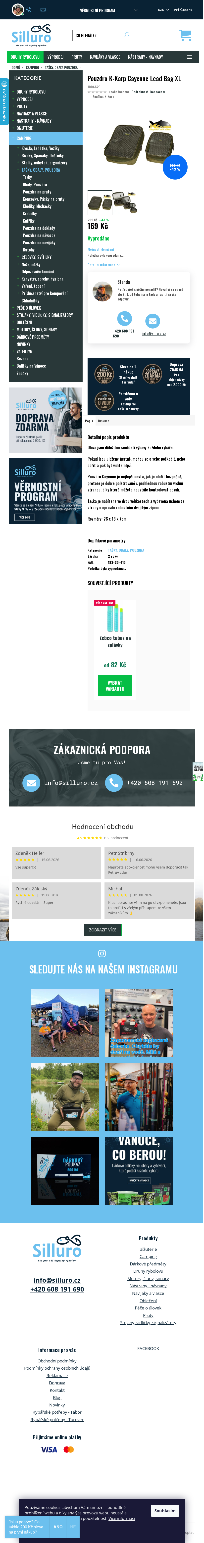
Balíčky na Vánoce (31, 366)
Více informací (121, 1518)
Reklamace (57, 1375)
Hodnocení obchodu (103, 826)
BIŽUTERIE (25, 128)
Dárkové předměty (148, 1264)
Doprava (57, 1383)
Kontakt (57, 1390)
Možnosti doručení (101, 249)
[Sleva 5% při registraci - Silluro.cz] (46, 491)
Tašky (27, 177)
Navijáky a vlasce (148, 1293)
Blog (57, 1397)
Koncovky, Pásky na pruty (43, 199)
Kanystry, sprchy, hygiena (42, 279)
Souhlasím (165, 1510)
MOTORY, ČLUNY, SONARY (37, 330)
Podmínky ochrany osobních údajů (57, 1368)
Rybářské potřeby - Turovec (57, 1419)
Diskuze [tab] (103, 420)
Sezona (23, 359)
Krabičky (30, 213)
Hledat (126, 35)
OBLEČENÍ (24, 322)
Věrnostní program (97, 10)
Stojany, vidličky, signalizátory (148, 1322)
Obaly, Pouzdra (35, 185)
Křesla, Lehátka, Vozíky (40, 148)
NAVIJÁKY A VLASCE (32, 114)
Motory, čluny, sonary (148, 1278)
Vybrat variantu (115, 685)
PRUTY (22, 106)
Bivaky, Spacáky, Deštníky (43, 155)
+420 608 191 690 (123, 333)
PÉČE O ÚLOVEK (29, 308)
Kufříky (29, 221)
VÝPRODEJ (25, 99)
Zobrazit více (102, 930)
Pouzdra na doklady (39, 228)
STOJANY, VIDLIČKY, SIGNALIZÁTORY (45, 315)
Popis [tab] (89, 420)
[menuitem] (25, 57)
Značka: (103, 96)
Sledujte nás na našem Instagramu (103, 969)
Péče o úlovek (148, 1308)
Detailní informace (101, 264)
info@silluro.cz (154, 333)
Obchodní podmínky (57, 1361)
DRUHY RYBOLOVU (31, 92)
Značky (22, 373)
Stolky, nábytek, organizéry (44, 163)
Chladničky (30, 301)
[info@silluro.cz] (33, 783)
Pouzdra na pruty (37, 192)
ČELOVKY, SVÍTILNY (36, 257)
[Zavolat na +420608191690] (33, 9)
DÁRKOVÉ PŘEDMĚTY (33, 337)
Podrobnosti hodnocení (148, 91)
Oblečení (148, 1300)
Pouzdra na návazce (39, 235)
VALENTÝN (24, 351)
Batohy (29, 250)
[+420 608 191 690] (116, 783)
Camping (148, 1256)
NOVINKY (23, 344)
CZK (161, 10)
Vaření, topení (33, 286)
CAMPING (24, 138)
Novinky (57, 1405)
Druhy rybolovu (148, 1271)
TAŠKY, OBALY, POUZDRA (41, 170)
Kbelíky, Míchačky (37, 206)
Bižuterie (148, 1249)
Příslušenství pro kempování (44, 293)
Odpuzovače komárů (38, 272)
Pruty (148, 1315)
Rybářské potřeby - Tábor (57, 1412)
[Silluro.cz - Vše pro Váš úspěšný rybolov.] (57, 1248)
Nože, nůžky (31, 264)
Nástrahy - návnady (148, 1286)
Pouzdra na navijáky (39, 242)
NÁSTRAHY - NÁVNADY (34, 121)
